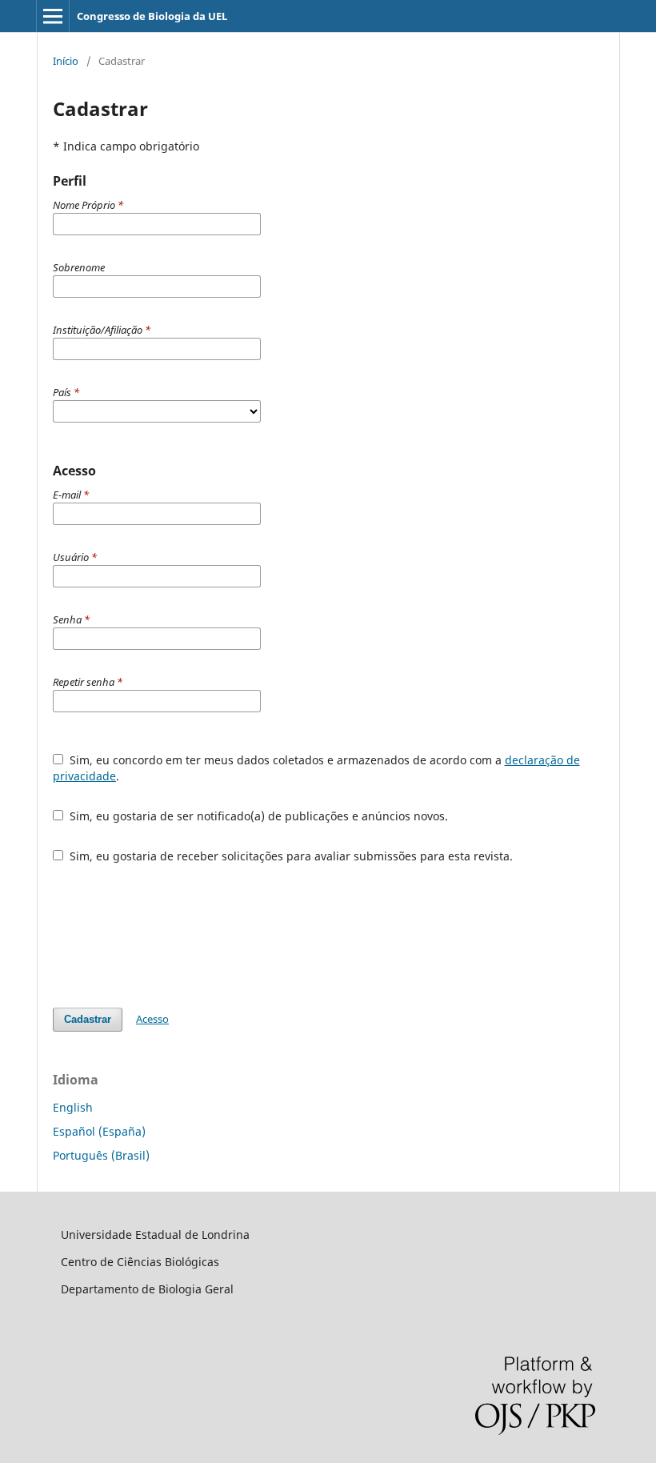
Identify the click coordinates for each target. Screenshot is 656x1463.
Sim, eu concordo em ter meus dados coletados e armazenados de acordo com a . (316, 768)
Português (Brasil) (101, 1155)
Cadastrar (87, 1019)
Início (65, 61)
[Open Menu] (53, 16)
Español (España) (99, 1131)
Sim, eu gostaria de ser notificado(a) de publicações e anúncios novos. (257, 816)
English (73, 1107)
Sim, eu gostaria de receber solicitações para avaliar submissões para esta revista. (289, 856)
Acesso (152, 1019)
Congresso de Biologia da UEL (152, 16)
